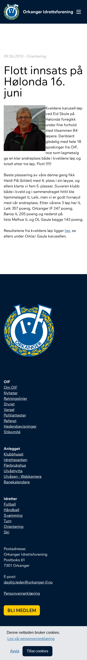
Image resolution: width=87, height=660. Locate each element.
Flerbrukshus (15, 465)
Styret (9, 404)
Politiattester (15, 415)
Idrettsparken (15, 459)
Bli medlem (21, 610)
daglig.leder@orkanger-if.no (28, 582)
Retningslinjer (15, 398)
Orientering (13, 526)
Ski (6, 532)
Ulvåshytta (13, 470)
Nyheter (11, 393)
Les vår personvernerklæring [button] (31, 639)
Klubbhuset (13, 454)
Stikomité (12, 431)
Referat (10, 420)
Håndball (11, 509)
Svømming (13, 515)
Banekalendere (17, 482)
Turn (7, 521)
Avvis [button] (14, 651)
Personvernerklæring (22, 593)
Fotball (10, 504)
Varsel (9, 409)
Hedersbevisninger (20, 426)
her (67, 230)
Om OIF (10, 387)
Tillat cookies (37, 651)
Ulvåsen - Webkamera (23, 476)
